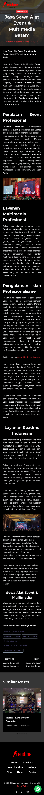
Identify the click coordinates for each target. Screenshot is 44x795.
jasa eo (7, 632)
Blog (9, 772)
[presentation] (22, 700)
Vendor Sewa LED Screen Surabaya (11, 662)
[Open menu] (38, 4)
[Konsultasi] (38, 789)
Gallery (32, 767)
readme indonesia (30, 636)
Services (28, 762)
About (20, 772)
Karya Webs (22, 786)
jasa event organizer (12, 636)
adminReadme (15, 41)
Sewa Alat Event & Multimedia (15, 646)
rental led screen (10, 641)
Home (14, 762)
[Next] (37, 710)
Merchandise (15, 767)
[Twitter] (22, 792)
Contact (33, 772)
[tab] (17, 734)
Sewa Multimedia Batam (13, 650)
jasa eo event (18, 632)
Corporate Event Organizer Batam (33, 662)
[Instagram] (27, 792)
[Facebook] (16, 792)
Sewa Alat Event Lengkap (29, 357)
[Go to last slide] (7, 710)
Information (22, 11)
